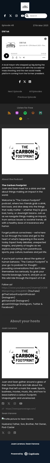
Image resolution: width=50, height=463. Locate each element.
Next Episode (15, 91)
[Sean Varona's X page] (4, 433)
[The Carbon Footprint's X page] (9, 16)
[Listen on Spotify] (25, 113)
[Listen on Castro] (40, 113)
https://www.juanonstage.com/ (20, 408)
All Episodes (35, 91)
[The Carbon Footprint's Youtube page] (21, 16)
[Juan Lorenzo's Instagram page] (16, 403)
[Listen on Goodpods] (21, 119)
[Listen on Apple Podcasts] (17, 113)
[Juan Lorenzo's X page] (10, 403)
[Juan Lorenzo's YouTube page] (22, 403)
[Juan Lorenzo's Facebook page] (4, 403)
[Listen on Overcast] (33, 113)
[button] (28, 119)
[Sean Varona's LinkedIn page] (16, 433)
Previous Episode (27, 97)
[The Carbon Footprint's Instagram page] (15, 16)
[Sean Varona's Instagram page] (10, 433)
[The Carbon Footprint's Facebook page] (5, 16)
